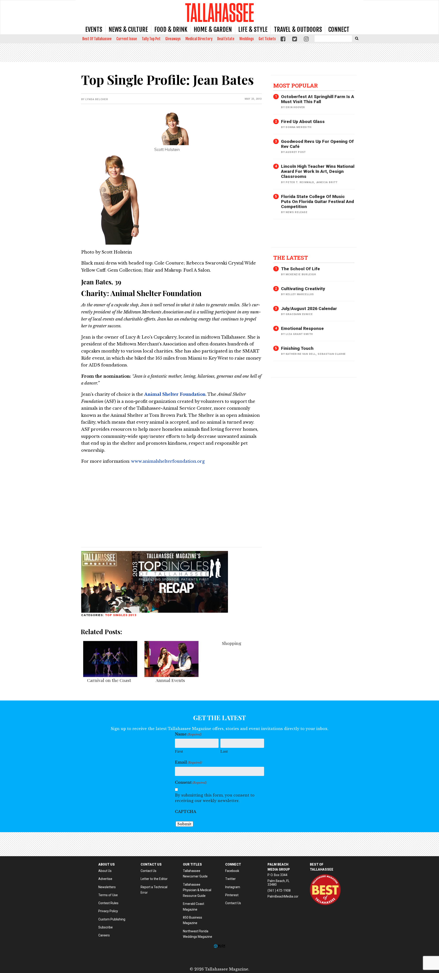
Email (188, 762)
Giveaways (173, 39)
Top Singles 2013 (121, 615)
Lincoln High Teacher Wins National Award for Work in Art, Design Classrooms (317, 171)
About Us (105, 871)
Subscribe (105, 927)
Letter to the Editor (154, 879)
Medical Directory (198, 39)
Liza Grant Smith (299, 334)
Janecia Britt (326, 182)
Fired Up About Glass (303, 121)
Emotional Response (302, 328)
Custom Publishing (111, 919)
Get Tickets (267, 39)
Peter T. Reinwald (300, 182)
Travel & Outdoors (298, 29)
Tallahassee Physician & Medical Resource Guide (197, 890)
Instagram (232, 887)
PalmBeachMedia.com (284, 896)
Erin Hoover (295, 107)
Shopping (231, 643)
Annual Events (170, 680)
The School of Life (300, 268)
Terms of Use (108, 895)
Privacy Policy (108, 911)
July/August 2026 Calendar (309, 308)
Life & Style (253, 29)
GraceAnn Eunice (299, 314)
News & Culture (128, 29)
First (179, 751)
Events (93, 29)
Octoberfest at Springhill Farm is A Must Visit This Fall (317, 99)
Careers (104, 935)
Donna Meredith (298, 127)
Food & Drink (170, 29)
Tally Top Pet (151, 39)
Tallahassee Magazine (219, 12)
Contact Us (148, 871)
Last (224, 751)
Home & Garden (213, 29)
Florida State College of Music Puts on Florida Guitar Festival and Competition (317, 201)
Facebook (232, 871)
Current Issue (126, 39)
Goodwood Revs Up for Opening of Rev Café (317, 144)
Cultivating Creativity (303, 288)
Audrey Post (296, 152)
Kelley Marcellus (300, 294)
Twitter (230, 879)
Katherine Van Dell (301, 354)
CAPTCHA (185, 811)
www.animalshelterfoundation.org (168, 461)
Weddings (246, 39)
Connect (338, 29)
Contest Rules (108, 903)
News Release (297, 212)
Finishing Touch (297, 348)
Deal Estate (225, 39)
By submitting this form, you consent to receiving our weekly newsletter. (214, 798)
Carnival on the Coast (109, 680)
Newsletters (107, 887)
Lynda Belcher (96, 99)
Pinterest (231, 895)
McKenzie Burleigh (301, 274)
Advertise (105, 879)
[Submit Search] (356, 38)
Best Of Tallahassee (97, 39)
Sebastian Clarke (332, 354)
